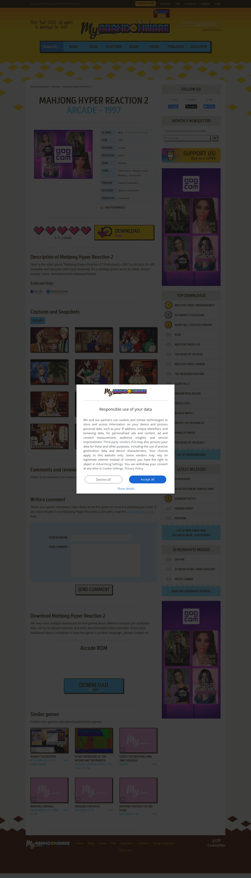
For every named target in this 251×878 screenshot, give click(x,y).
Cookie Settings (113, 468)
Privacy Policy (134, 468)
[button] (126, 488)
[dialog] (125, 438)
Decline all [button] (103, 479)
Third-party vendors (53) (119, 442)
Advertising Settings (109, 464)
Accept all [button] (148, 479)
